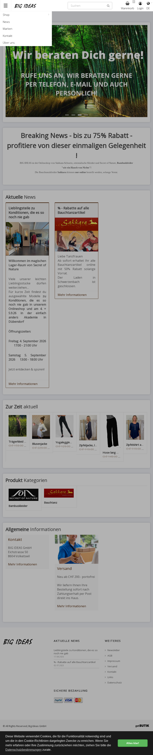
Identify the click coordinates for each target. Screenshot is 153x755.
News (6, 22)
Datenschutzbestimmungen (23, 749)
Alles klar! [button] (132, 743)
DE (148, 8)
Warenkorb (127, 5)
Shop (6, 15)
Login (140, 8)
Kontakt (7, 36)
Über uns (9, 42)
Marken (7, 28)
